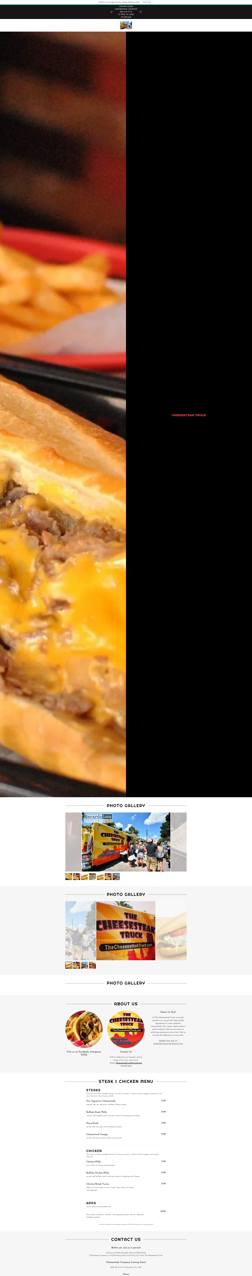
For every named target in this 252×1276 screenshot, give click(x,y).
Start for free (147, 2)
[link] (126, 25)
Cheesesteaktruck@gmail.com (129, 1063)
